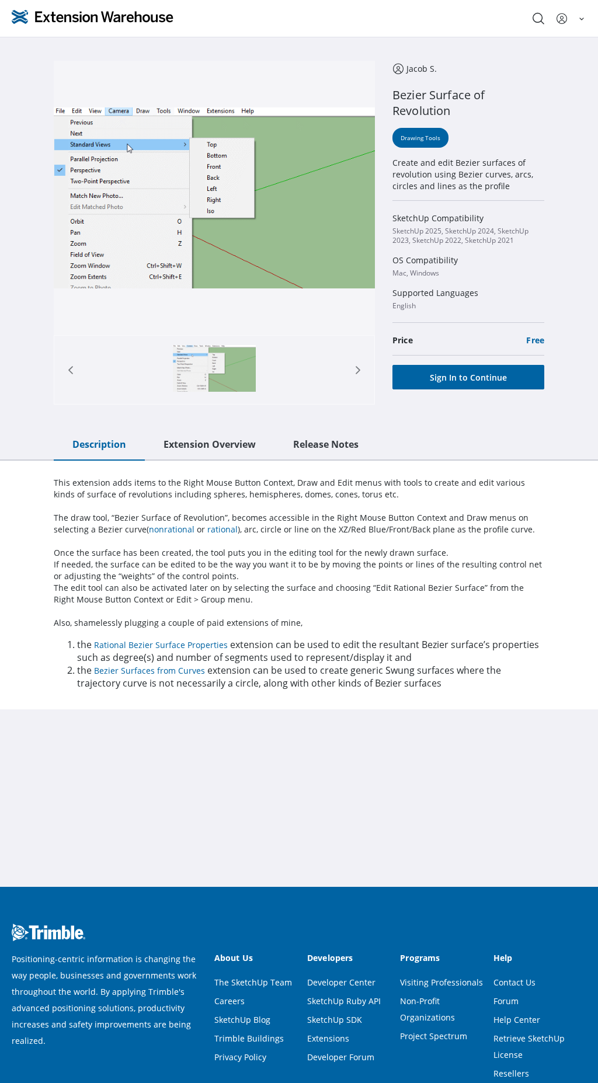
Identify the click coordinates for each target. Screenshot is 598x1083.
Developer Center (341, 982)
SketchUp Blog (242, 1019)
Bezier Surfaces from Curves (149, 670)
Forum (506, 1001)
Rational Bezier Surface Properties (161, 644)
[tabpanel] (299, 583)
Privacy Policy (240, 1057)
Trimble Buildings (249, 1038)
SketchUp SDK (334, 1019)
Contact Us (514, 982)
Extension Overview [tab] (210, 444)
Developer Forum (340, 1057)
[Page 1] (214, 370)
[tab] (214, 370)
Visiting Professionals (441, 982)
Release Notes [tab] (326, 444)
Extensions (328, 1038)
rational (222, 529)
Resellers (511, 1073)
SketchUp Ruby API (344, 1001)
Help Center (516, 1019)
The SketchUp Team (253, 982)
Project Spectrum (433, 1036)
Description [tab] (99, 444)
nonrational (171, 529)
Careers (229, 1001)
